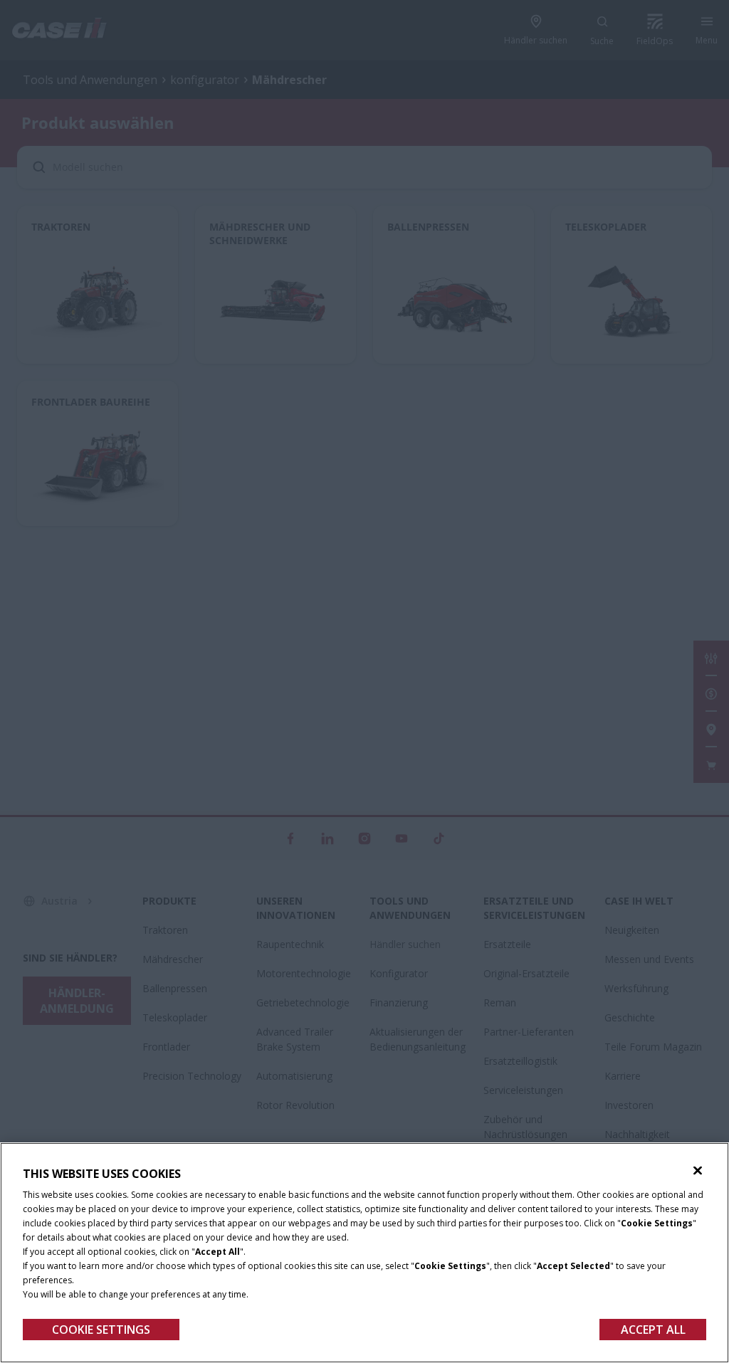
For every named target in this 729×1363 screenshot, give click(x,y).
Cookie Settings (101, 1329)
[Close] (697, 1170)
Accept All (653, 1329)
